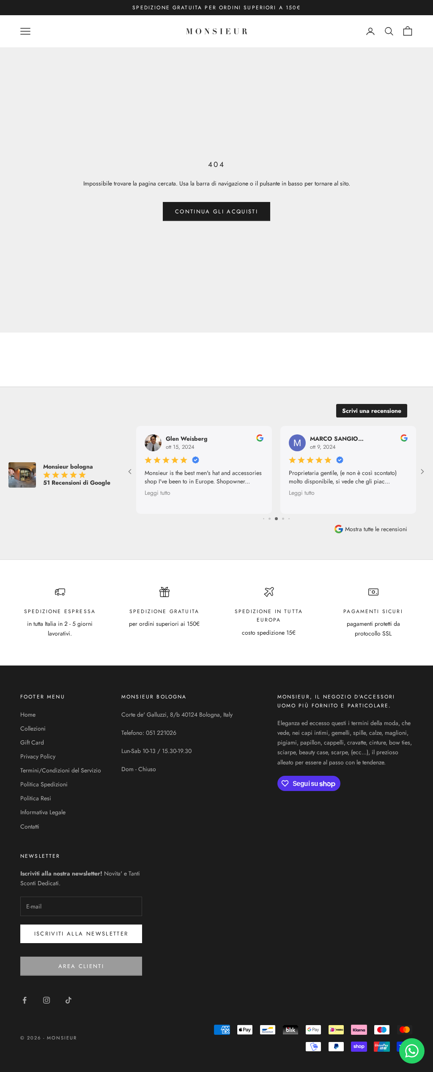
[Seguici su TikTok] (68, 1000)
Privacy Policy (37, 756)
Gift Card (32, 742)
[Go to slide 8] (289, 518)
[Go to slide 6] (276, 518)
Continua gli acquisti (216, 211)
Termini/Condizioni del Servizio (60, 770)
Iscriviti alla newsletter (81, 934)
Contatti (29, 826)
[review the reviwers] (259, 438)
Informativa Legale (43, 812)
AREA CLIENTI (81, 966)
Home (28, 714)
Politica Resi (35, 798)
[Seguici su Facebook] (24, 1000)
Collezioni (33, 728)
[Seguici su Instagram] (46, 1000)
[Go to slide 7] (283, 519)
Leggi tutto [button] (157, 492)
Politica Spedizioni (44, 784)
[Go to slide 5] (270, 519)
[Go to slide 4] (263, 518)
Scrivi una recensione (371, 410)
